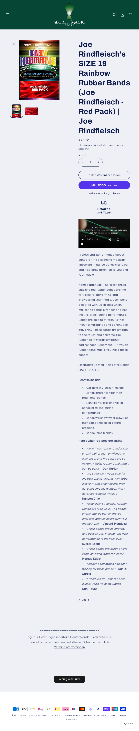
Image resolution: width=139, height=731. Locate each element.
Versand (97, 145)
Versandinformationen (69, 647)
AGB (113, 715)
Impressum (71, 719)
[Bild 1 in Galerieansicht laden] (16, 111)
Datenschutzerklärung (95, 715)
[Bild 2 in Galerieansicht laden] (31, 111)
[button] (7, 15)
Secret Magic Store (30, 715)
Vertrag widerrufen (69, 679)
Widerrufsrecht (73, 715)
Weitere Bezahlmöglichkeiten (104, 193)
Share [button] (85, 600)
